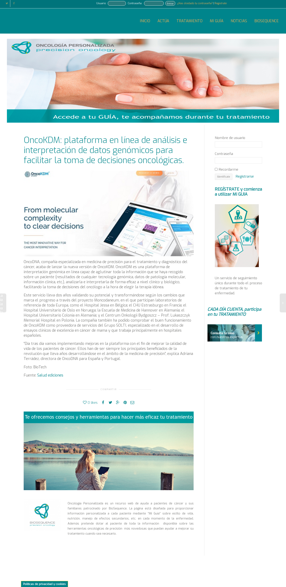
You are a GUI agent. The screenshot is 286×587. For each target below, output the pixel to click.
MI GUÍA (216, 20)
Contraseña (224, 153)
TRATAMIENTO (189, 20)
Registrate (221, 3)
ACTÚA (163, 20)
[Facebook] (13, 3)
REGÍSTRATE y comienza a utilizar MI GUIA (238, 191)
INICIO (145, 20)
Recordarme (228, 169)
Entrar (170, 3)
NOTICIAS (239, 20)
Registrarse (245, 176)
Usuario (101, 3)
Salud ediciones (50, 375)
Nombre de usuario (230, 137)
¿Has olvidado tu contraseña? (195, 3)
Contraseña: (135, 3)
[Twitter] (6, 3)
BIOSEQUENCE (266, 20)
